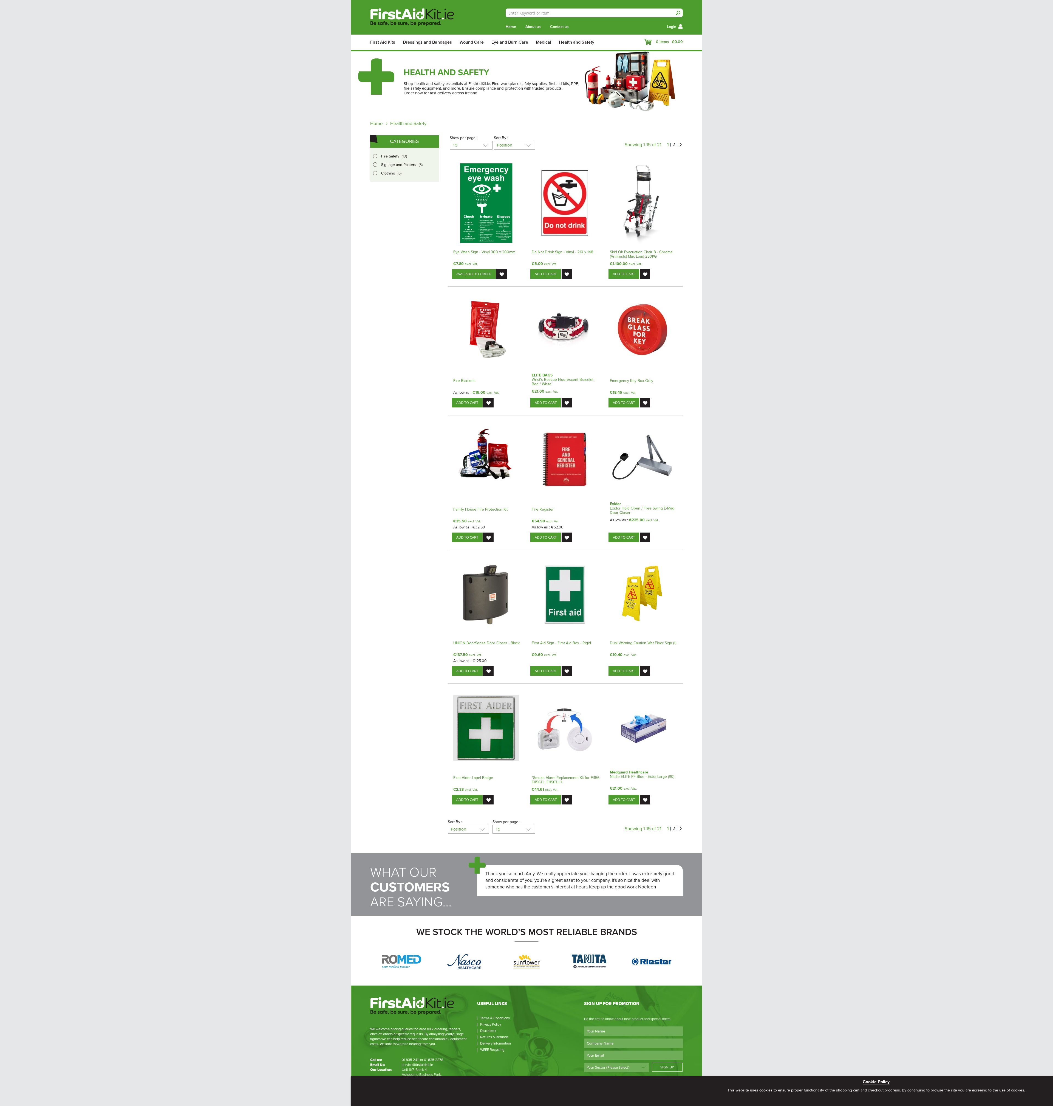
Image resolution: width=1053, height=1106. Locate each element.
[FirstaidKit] (414, 17)
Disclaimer (488, 1031)
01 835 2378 (433, 1060)
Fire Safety (395, 156)
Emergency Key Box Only (631, 380)
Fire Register (543, 509)
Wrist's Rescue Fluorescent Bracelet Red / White (562, 381)
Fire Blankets (464, 380)
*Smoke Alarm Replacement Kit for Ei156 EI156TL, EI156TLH (565, 779)
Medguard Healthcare (629, 772)
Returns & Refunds (494, 1037)
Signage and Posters (402, 165)
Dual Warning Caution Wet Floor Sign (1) (643, 643)
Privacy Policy (490, 1024)
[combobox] (594, 13)
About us (533, 26)
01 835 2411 (410, 1060)
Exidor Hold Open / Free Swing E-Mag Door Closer (642, 510)
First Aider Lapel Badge (473, 777)
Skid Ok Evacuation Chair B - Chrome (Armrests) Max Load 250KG (641, 254)
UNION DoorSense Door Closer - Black (486, 643)
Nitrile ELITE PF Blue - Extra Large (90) (642, 776)
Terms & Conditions (495, 1018)
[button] (501, 274)
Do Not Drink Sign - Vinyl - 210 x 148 (562, 252)
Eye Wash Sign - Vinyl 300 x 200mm (484, 252)
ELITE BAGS (542, 375)
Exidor (615, 504)
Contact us (559, 26)
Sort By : (501, 138)
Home (511, 26)
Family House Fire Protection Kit (480, 509)
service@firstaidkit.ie (417, 1065)
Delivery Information (495, 1043)
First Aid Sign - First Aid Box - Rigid (561, 643)
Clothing (392, 173)
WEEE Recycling (492, 1050)
